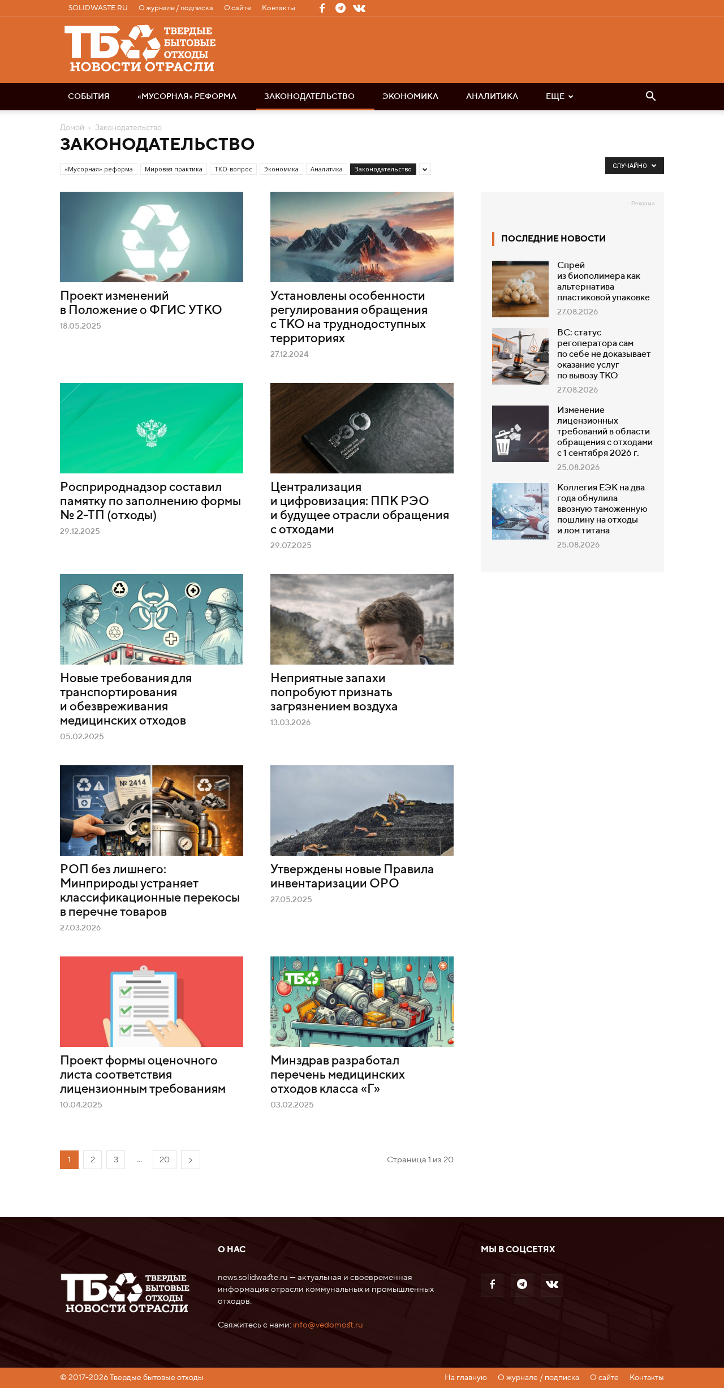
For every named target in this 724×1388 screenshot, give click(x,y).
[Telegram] (340, 8)
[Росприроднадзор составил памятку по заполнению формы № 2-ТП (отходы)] (151, 428)
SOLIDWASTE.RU (98, 8)
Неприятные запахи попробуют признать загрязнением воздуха (334, 693)
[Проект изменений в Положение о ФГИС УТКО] (151, 237)
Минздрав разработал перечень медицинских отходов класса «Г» (337, 1075)
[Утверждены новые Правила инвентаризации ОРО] (362, 810)
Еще (555, 97)
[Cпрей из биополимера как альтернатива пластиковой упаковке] (520, 289)
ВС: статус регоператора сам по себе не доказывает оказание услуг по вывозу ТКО (604, 355)
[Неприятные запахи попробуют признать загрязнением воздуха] (362, 619)
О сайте (237, 8)
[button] (650, 97)
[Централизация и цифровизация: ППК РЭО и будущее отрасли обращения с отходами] (362, 428)
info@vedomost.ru (328, 1325)
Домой (72, 128)
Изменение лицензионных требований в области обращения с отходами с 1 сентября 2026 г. (605, 432)
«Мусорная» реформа (186, 97)
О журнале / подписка (176, 8)
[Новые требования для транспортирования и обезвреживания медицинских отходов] (151, 619)
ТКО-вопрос (233, 169)
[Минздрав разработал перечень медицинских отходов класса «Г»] (362, 1001)
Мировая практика (173, 169)
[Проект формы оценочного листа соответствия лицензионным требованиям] (151, 1001)
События (89, 97)
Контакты (278, 8)
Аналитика (492, 97)
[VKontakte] (359, 8)
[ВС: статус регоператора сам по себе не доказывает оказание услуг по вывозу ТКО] (520, 356)
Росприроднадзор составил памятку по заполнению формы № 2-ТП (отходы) (150, 501)
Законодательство (309, 97)
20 (165, 1160)
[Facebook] (321, 8)
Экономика (410, 97)
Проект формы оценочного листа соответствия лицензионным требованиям (143, 1075)
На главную (466, 1378)
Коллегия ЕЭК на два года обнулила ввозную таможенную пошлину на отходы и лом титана (602, 510)
